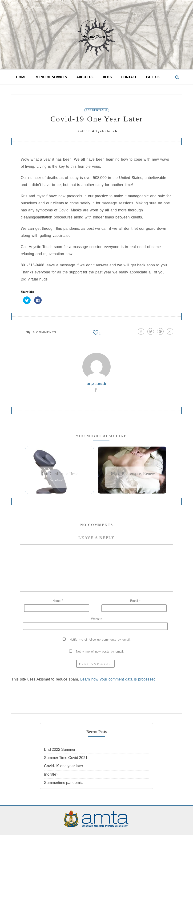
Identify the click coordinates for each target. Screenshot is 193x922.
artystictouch (104, 131)
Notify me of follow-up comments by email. (100, 639)
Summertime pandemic (63, 783)
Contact (129, 77)
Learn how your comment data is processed (118, 679)
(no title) (50, 774)
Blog (107, 77)
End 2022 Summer (59, 749)
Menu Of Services (51, 77)
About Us (84, 77)
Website (96, 619)
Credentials (97, 110)
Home (21, 77)
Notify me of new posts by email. (100, 651)
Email (135, 601)
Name (57, 601)
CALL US (153, 77)
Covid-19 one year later (63, 766)
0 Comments (44, 332)
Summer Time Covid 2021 (66, 758)
